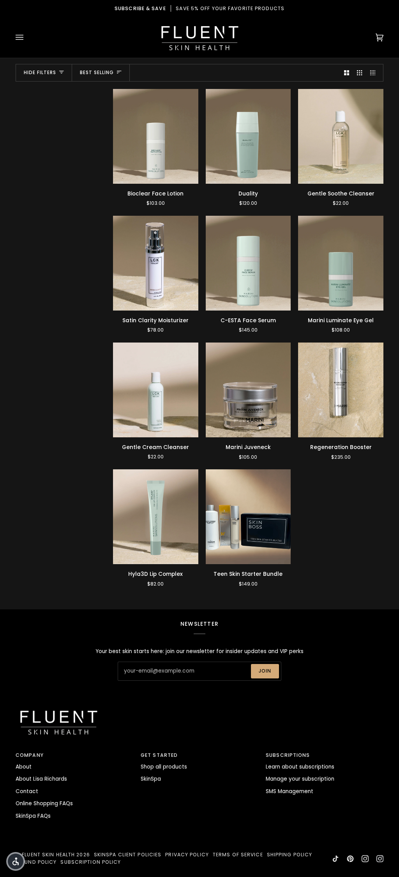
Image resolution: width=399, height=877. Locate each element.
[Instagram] (365, 858)
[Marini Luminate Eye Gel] (340, 263)
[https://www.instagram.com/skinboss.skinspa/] (379, 858)
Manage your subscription (300, 779)
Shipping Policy (289, 854)
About (24, 766)
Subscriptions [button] (288, 755)
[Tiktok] (335, 858)
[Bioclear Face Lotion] (155, 136)
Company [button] (30, 755)
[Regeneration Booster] (340, 390)
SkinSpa (151, 779)
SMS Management (289, 791)
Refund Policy (36, 862)
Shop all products (164, 766)
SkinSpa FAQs (33, 816)
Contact (27, 791)
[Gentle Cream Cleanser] (155, 390)
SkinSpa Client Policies (128, 854)
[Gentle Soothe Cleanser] (340, 136)
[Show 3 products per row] (359, 72)
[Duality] (248, 136)
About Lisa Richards (41, 779)
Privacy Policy (187, 854)
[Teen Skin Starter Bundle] (248, 516)
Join (265, 671)
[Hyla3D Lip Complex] (155, 516)
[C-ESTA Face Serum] (248, 263)
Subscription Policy (90, 862)
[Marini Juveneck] (248, 390)
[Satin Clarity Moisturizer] (155, 263)
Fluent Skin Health (48, 854)
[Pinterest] (350, 858)
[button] (15, 861)
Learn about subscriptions (300, 766)
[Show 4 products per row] (374, 72)
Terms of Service (238, 854)
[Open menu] (27, 37)
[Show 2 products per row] (346, 72)
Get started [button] (159, 755)
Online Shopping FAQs (44, 803)
